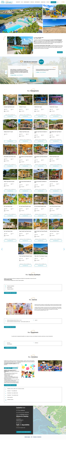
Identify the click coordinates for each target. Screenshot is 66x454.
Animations (43, 2)
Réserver (53, 2)
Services (32, 2)
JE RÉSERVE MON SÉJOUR (10, 347)
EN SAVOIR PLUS (10, 116)
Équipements (37, 2)
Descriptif (18, 2)
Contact (48, 2)
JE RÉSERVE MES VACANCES (10, 292)
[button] (64, 249)
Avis (22, 2)
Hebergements (27, 2)
